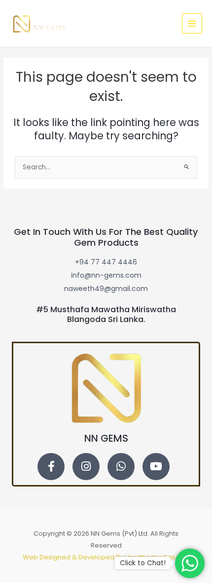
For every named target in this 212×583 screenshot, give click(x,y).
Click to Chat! (143, 563)
